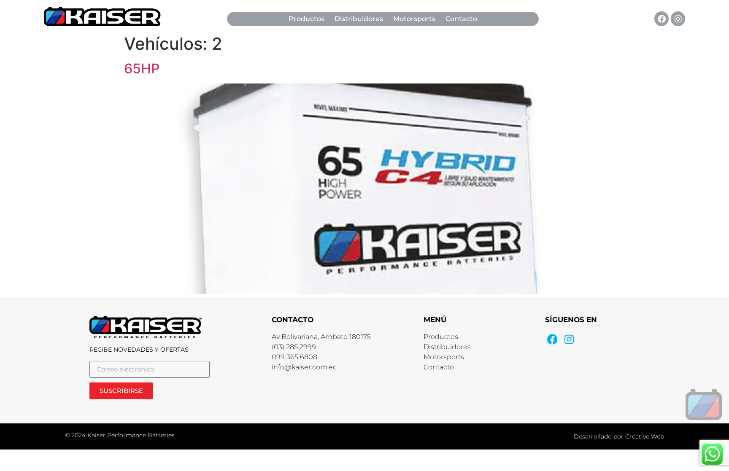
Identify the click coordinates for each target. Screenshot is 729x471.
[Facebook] (661, 18)
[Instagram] (678, 18)
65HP (141, 68)
